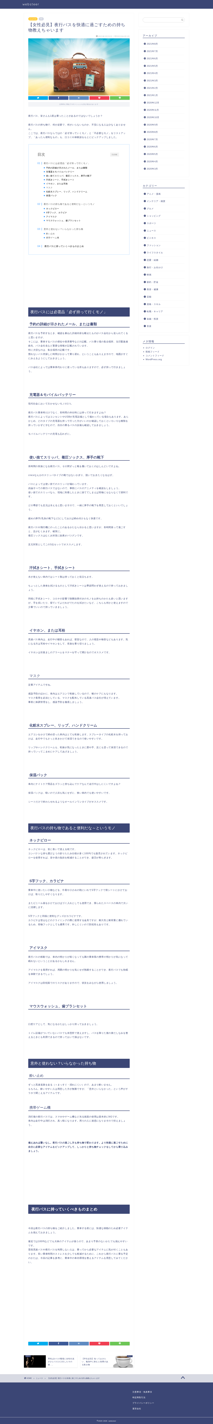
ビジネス (151, 238)
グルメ (150, 208)
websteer (30, 4)
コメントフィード (155, 355)
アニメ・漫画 (154, 194)
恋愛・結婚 (152, 260)
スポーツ (151, 223)
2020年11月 (153, 110)
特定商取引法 (138, 1397)
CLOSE (114, 154)
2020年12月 (153, 102)
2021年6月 (152, 58)
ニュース (33, 19)
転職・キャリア (155, 311)
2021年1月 (152, 95)
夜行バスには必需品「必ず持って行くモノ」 (67, 163)
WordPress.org (154, 359)
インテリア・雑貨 (156, 201)
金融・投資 (152, 319)
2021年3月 (152, 80)
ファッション (154, 245)
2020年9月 (152, 124)
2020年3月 (152, 169)
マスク (49, 188)
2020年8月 (152, 132)
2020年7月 (152, 139)
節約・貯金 (152, 282)
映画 (149, 274)
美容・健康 (152, 289)
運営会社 (136, 1409)
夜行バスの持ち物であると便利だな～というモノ (69, 204)
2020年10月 (153, 117)
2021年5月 (152, 66)
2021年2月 (152, 88)
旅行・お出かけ (155, 267)
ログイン (150, 347)
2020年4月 (152, 161)
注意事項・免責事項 (142, 1392)
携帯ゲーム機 (52, 238)
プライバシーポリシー (143, 1403)
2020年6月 (152, 146)
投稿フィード (153, 351)
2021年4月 (152, 73)
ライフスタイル (155, 252)
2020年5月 (152, 154)
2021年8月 (152, 44)
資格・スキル (154, 304)
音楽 (149, 326)
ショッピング (154, 216)
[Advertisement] (79, 281)
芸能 (149, 296)
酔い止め (50, 234)
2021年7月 (152, 51)
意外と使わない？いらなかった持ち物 (63, 229)
